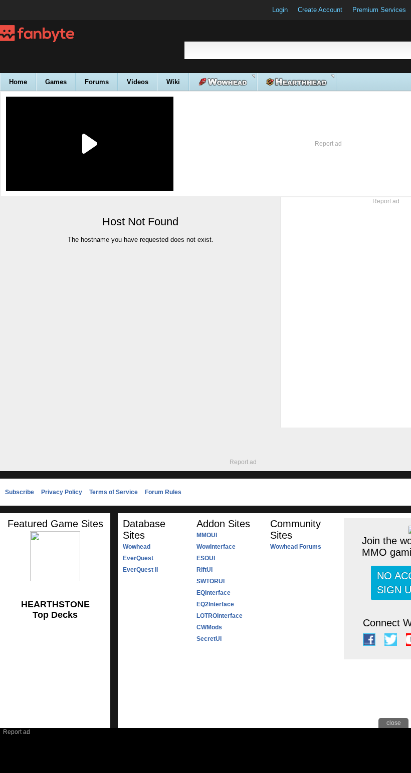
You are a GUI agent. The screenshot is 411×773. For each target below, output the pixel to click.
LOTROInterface (219, 615)
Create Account (320, 10)
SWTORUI (210, 581)
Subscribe (19, 492)
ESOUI (205, 558)
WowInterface (216, 546)
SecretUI (209, 638)
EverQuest (138, 558)
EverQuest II (140, 569)
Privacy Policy (61, 492)
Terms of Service (113, 492)
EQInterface (213, 592)
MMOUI (206, 535)
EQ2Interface (215, 604)
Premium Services (379, 10)
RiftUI (204, 569)
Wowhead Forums (295, 546)
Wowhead (136, 546)
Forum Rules (163, 492)
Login (280, 10)
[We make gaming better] (32, 10)
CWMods (209, 627)
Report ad (328, 143)
